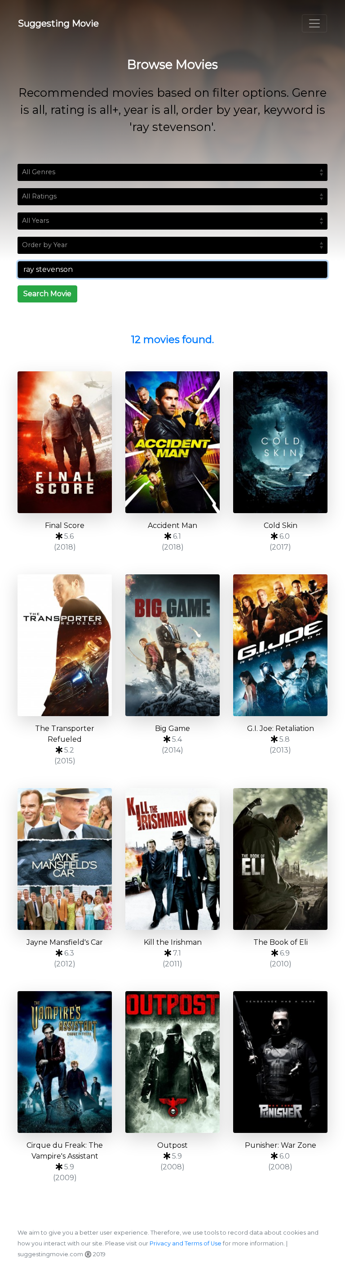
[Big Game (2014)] (172, 645)
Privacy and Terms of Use (185, 1243)
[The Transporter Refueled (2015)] (65, 645)
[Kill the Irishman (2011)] (172, 859)
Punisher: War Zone (280, 1145)
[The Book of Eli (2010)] (280, 859)
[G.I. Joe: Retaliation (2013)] (280, 645)
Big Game (172, 728)
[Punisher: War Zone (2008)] (280, 1062)
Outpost (172, 1145)
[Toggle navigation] (314, 23)
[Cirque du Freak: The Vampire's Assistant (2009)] (65, 1062)
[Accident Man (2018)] (172, 442)
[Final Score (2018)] (65, 442)
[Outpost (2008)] (172, 1062)
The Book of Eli (280, 942)
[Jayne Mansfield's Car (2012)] (65, 859)
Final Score (64, 525)
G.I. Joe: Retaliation (280, 728)
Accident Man (172, 525)
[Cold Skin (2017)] (280, 442)
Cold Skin (280, 525)
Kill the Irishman (173, 942)
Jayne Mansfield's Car (65, 942)
